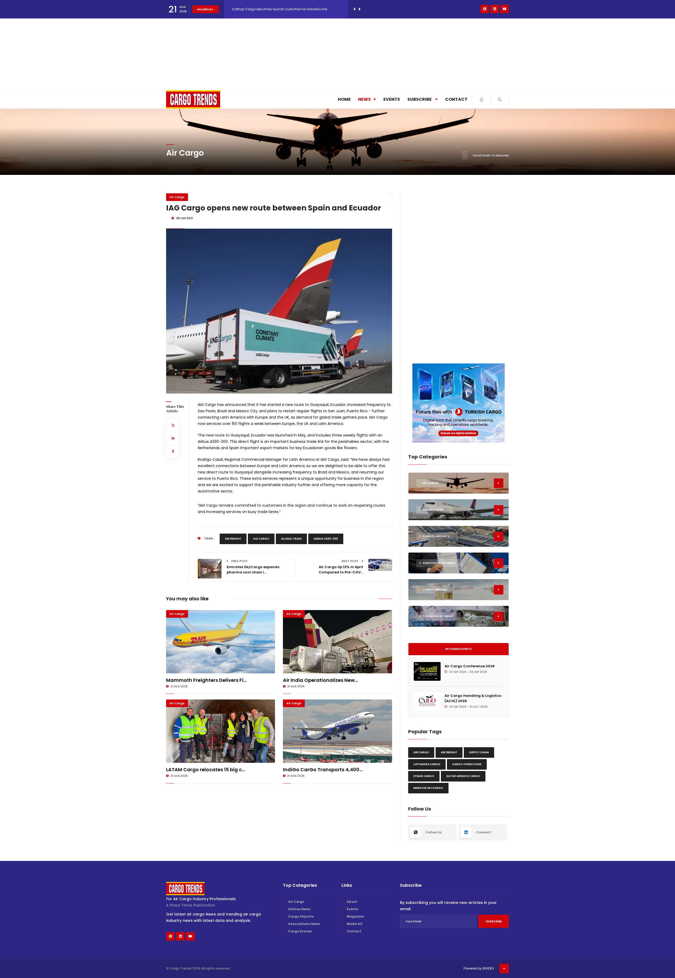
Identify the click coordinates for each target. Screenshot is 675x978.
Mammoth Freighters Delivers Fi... (206, 680)
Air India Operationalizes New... (320, 680)
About (352, 901)
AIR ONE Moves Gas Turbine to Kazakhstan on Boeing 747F (278, 9)
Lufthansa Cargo (426, 764)
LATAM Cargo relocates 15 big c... (205, 769)
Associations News (304, 924)
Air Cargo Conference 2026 (470, 666)
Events (391, 99)
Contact (456, 99)
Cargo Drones (300, 931)
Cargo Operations (466, 764)
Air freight (233, 539)
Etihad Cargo (423, 776)
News (364, 99)
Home (344, 99)
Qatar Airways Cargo (463, 776)
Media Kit (355, 924)
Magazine (355, 916)
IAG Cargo (261, 539)
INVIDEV (488, 968)
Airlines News (299, 909)
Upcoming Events (458, 649)
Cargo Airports (301, 916)
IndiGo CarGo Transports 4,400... (323, 769)
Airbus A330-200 (326, 539)
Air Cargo (177, 197)
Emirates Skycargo (428, 788)
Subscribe (419, 99)
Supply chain (479, 752)
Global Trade (291, 539)
